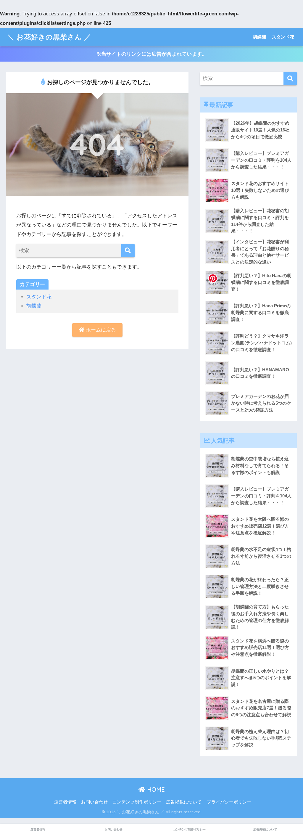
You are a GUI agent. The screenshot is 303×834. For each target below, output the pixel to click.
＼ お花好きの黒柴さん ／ (49, 37)
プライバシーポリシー (229, 802)
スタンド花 (283, 36)
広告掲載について (184, 802)
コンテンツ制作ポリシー (136, 802)
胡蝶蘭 (259, 36)
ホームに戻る (100, 330)
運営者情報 (65, 802)
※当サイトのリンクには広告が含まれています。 (151, 54)
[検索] (128, 250)
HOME (155, 789)
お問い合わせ (94, 802)
